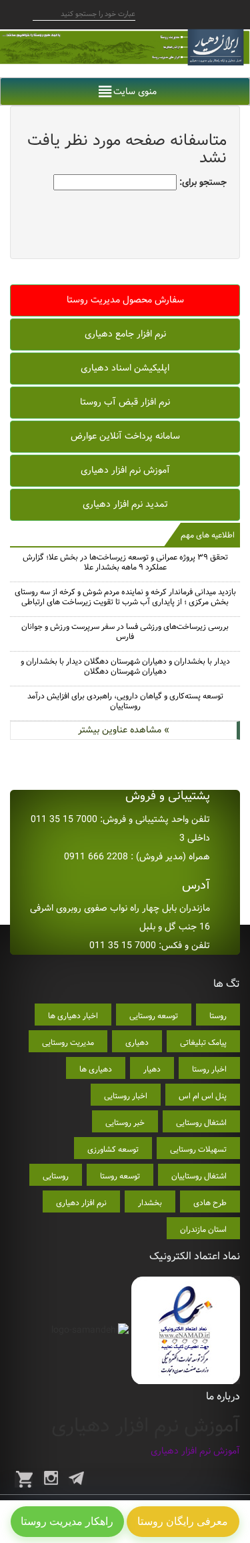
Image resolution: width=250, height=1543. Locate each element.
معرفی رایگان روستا (182, 1521)
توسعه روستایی (153, 1016)
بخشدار (150, 1202)
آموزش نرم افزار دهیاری (125, 470)
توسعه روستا (120, 1176)
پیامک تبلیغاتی (203, 1042)
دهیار (152, 1069)
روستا (218, 1016)
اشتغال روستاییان (199, 1176)
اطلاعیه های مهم (208, 535)
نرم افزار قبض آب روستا (125, 402)
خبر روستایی (125, 1122)
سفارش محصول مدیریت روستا (125, 299)
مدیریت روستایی (68, 1042)
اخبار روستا (209, 1069)
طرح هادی (210, 1202)
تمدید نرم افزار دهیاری (125, 504)
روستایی (56, 1176)
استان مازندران (203, 1229)
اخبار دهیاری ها (73, 1016)
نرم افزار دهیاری (81, 1202)
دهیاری (137, 1042)
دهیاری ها (95, 1069)
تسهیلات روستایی (198, 1149)
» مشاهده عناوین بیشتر (123, 729)
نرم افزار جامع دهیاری (125, 333)
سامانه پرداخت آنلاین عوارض (125, 436)
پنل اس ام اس (203, 1096)
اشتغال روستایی (201, 1122)
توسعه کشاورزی (113, 1149)
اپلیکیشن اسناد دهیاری (125, 368)
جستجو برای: (203, 182)
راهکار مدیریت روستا (67, 1521)
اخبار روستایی (125, 1096)
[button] (135, 91)
